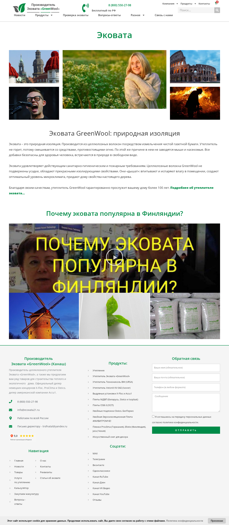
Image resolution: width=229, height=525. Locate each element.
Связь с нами (164, 15)
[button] (114, 258)
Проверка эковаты (75, 15)
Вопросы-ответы (109, 15)
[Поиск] (217, 10)
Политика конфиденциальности (184, 520)
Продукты (41, 15)
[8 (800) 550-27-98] (85, 7)
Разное (135, 15)
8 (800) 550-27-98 (119, 5)
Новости (19, 15)
